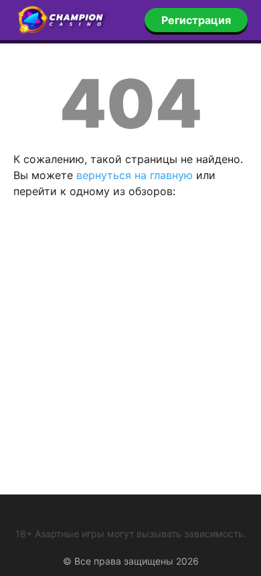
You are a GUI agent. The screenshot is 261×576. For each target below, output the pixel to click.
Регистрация (196, 20)
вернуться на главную (134, 175)
